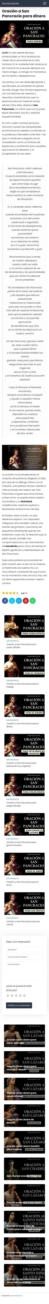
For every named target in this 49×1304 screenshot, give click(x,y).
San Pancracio (16, 1296)
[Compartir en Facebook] (5, 601)
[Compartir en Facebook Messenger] (12, 601)
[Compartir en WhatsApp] (33, 601)
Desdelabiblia (10, 3)
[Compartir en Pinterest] (26, 601)
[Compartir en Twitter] (19, 601)
